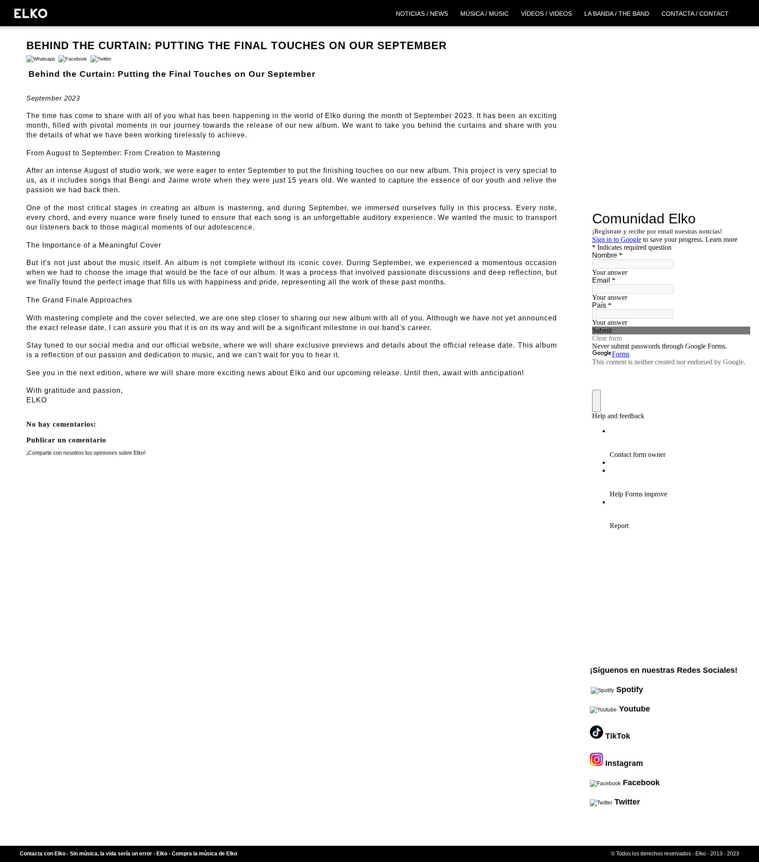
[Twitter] (100, 58)
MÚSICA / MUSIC (484, 13)
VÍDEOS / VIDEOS (546, 13)
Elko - (164, 854)
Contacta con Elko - (45, 854)
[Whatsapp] (40, 58)
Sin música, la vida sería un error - (113, 854)
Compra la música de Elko (204, 854)
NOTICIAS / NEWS (422, 13)
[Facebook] (71, 58)
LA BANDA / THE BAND (616, 13)
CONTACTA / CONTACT (695, 13)
